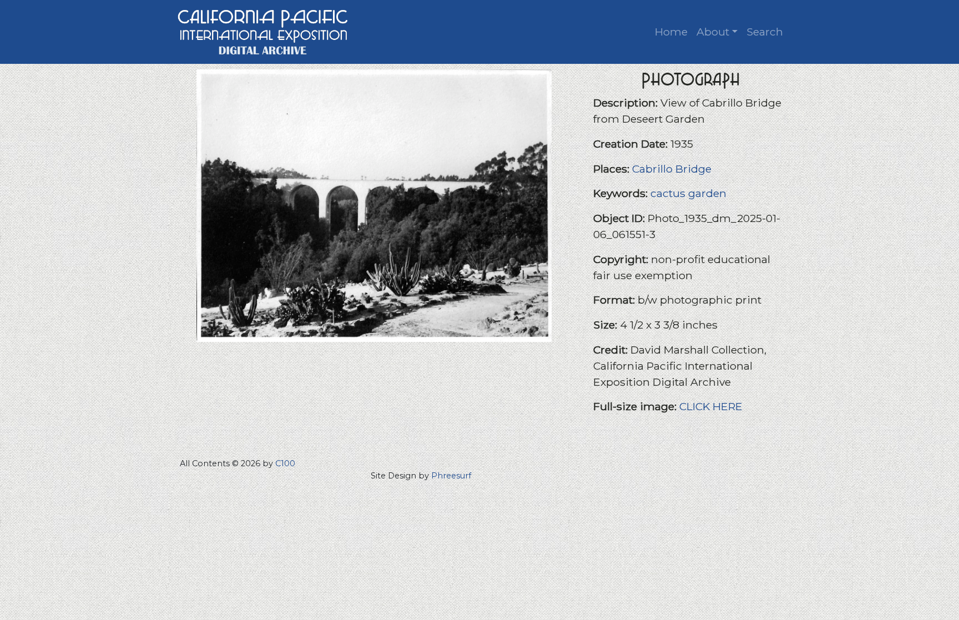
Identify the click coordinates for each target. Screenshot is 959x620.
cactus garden (688, 193)
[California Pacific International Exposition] (263, 31)
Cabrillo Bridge (671, 168)
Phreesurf (451, 476)
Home (671, 31)
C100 (285, 463)
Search (764, 31)
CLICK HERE (711, 406)
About (712, 31)
